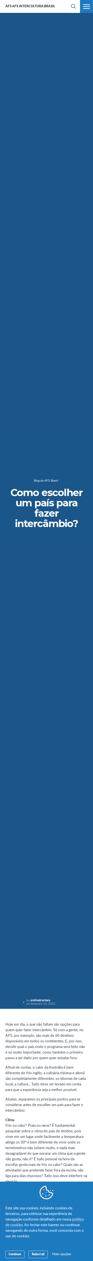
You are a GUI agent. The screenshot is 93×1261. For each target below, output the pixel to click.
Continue (15, 1254)
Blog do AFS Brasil (46, 480)
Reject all (38, 1254)
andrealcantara (40, 1000)
